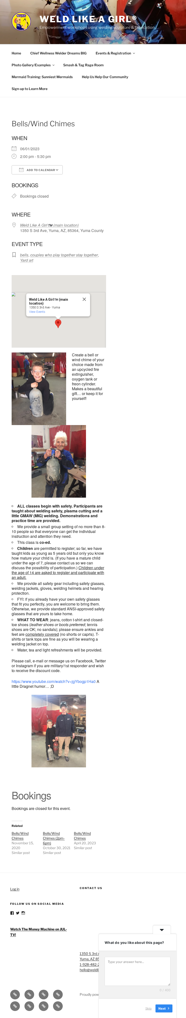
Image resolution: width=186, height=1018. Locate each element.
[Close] (84, 299)
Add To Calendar (40, 170)
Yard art (26, 260)
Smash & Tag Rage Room (83, 65)
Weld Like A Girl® (88, 19)
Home (16, 53)
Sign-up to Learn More (29, 89)
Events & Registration (113, 53)
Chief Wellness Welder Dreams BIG (58, 53)
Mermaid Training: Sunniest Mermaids (42, 77)
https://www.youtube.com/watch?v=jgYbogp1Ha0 (54, 681)
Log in (14, 889)
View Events (37, 312)
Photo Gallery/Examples (31, 65)
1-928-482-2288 (93, 964)
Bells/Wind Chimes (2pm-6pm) (54, 838)
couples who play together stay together (64, 255)
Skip (148, 1008)
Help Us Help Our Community (105, 77)
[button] (58, 323)
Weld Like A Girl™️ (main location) (49, 225)
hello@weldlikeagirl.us (96, 970)
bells (24, 255)
